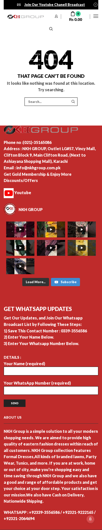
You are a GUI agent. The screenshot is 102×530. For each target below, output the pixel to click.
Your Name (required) (24, 363)
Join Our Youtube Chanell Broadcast (54, 4)
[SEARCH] (73, 101)
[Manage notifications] (90, 519)
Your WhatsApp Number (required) (37, 383)
